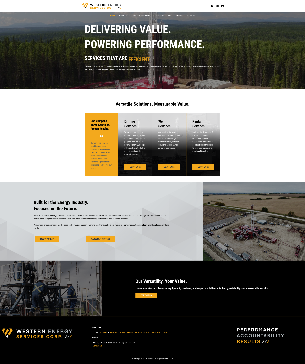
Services (113, 332)
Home (95, 332)
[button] (151, 15)
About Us (103, 332)
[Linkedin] (222, 6)
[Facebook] (212, 6)
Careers (122, 332)
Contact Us (97, 346)
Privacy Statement (152, 332)
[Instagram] (217, 6)
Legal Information (134, 332)
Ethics (164, 332)
